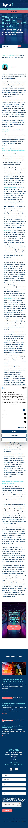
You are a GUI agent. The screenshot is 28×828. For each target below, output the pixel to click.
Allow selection (14, 435)
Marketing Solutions (8, 9)
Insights (8, 55)
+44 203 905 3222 (14, 762)
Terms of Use (22, 819)
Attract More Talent (14, 627)
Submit (7, 810)
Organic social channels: (10, 260)
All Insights (12, 55)
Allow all (14, 431)
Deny (14, 439)
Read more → (5, 691)
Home (3, 55)
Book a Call (14, 11)
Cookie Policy (14, 819)
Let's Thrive (22, 9)
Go (19, 46)
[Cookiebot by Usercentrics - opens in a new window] (21, 388)
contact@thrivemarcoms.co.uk (14, 764)
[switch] (25, 414)
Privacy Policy (6, 819)
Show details (21, 427)
